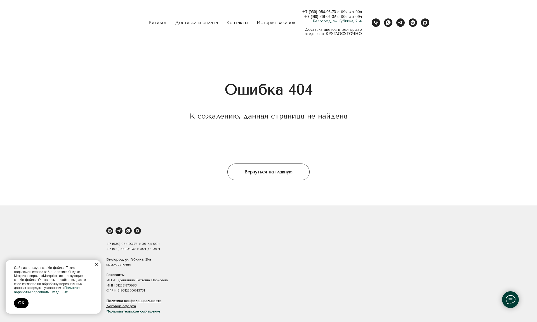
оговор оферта (122, 306)
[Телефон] (376, 22)
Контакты (237, 22)
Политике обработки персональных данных (47, 290)
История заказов (276, 22)
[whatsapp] (388, 22)
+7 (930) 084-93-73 (319, 12)
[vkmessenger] (413, 22)
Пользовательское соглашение (133, 311)
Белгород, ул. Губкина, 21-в (337, 21)
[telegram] (400, 22)
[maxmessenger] (425, 22)
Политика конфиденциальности (133, 301)
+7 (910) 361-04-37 (320, 17)
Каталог (158, 22)
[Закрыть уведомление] (96, 264)
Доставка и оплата (196, 22)
